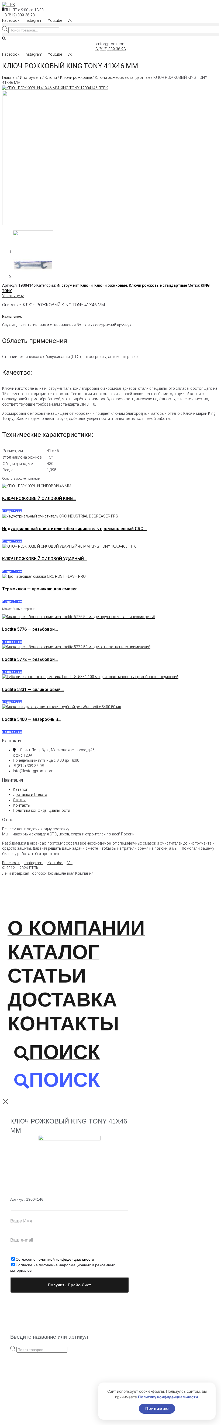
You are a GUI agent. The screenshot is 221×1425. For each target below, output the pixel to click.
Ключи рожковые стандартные (122, 77)
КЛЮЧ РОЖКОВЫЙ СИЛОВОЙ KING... (39, 498)
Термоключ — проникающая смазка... (41, 588)
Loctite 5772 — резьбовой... (30, 659)
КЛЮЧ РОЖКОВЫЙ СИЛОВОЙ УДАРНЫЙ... (44, 558)
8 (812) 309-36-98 (20, 15)
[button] (110, 24)
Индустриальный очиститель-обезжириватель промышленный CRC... (74, 528)
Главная (9, 77)
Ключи (51, 77)
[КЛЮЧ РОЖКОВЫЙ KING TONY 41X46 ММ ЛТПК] (69, 224)
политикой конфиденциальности (65, 1259)
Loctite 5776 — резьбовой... (30, 629)
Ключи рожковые (76, 77)
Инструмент (31, 77)
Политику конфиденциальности (168, 1397)
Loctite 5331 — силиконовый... (33, 689)
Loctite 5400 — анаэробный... (31, 719)
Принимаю (157, 1408)
